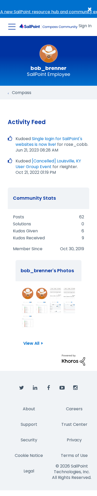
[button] (27, 293)
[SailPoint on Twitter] (22, 388)
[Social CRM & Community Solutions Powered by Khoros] (73, 360)
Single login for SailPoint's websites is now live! (49, 141)
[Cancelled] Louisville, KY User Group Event (48, 164)
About (29, 409)
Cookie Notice (29, 455)
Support (29, 424)
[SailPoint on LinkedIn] (35, 388)
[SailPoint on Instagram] (75, 388)
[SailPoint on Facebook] (48, 388)
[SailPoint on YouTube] (62, 388)
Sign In (85, 26)
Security (29, 440)
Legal (29, 471)
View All (31, 343)
